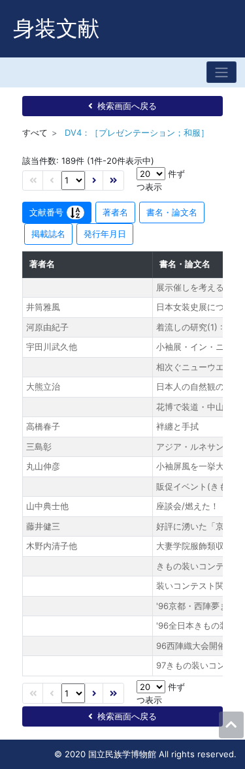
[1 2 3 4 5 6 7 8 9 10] (73, 180)
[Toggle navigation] (221, 72)
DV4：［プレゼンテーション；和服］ (137, 132)
